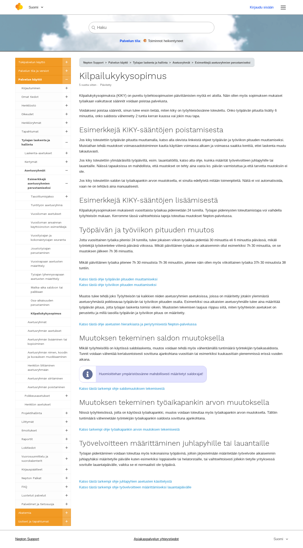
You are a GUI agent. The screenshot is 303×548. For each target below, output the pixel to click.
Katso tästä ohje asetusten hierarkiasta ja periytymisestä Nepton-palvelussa (137, 324)
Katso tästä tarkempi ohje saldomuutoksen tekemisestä (121, 389)
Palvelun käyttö (118, 62)
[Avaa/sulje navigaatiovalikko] (283, 7)
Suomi (34, 7)
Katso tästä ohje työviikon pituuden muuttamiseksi (117, 285)
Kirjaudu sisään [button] (262, 7)
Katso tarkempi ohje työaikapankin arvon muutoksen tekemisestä (129, 429)
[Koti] (19, 9)
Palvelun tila (130, 41)
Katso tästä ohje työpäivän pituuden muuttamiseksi (118, 279)
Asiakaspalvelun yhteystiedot (156, 539)
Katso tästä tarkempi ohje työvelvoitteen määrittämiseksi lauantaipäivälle (135, 487)
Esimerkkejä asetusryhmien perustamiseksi (222, 62)
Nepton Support (93, 62)
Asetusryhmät (181, 62)
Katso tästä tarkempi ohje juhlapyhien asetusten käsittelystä (125, 481)
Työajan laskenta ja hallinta (150, 62)
